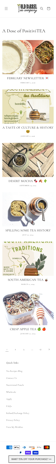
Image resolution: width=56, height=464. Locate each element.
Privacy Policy (13, 420)
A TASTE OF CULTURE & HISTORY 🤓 (28, 130)
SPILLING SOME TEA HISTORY (28, 230)
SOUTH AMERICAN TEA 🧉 (28, 280)
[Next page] (49, 349)
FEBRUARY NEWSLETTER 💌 (28, 78)
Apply (9, 399)
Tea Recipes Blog (14, 371)
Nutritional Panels (15, 385)
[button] (6, 8)
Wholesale (11, 392)
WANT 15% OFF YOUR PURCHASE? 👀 (31, 459)
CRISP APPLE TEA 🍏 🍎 (28, 329)
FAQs (9, 406)
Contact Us (11, 378)
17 (41, 349)
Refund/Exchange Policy (17, 413)
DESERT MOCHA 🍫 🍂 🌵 (28, 181)
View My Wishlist (14, 427)
